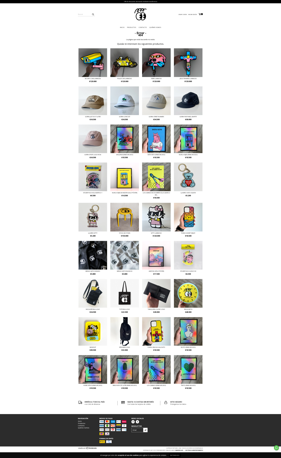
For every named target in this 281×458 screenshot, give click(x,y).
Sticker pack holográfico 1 (92, 193)
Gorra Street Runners (156, 117)
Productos (131, 27)
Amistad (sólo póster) (156, 271)
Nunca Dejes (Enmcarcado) (188, 155)
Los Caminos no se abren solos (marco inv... (156, 194)
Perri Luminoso (156, 78)
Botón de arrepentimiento (194, 450)
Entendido (175, 455)
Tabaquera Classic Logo (156, 309)
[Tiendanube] (87, 449)
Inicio (122, 27)
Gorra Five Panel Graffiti (188, 117)
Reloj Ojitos (188, 309)
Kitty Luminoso (156, 233)
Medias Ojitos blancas (124, 271)
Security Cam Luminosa (93, 78)
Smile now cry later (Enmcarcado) (125, 385)
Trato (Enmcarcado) (188, 385)
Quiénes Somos (155, 27)
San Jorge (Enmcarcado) (124, 155)
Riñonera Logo (124, 347)
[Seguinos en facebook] (137, 421)
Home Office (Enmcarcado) (92, 385)
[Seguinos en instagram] (133, 421)
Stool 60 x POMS (124, 233)
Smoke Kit (93, 347)
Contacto (143, 27)
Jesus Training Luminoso (188, 78)
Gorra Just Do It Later (93, 117)
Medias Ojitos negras (93, 271)
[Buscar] (93, 14)
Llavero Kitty (92, 233)
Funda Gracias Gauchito (156, 347)
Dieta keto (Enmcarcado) (156, 155)
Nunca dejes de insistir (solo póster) (124, 193)
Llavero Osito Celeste (188, 193)
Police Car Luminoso (124, 78)
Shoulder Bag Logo (93, 309)
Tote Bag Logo (124, 309)
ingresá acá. (179, 450)
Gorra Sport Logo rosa (92, 155)
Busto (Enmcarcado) (188, 347)
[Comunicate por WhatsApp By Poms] (276, 447)
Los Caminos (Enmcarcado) (156, 385)
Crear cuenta (182, 14)
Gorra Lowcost (124, 117)
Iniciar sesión (192, 14)
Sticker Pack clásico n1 (188, 271)
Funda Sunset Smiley (188, 233)
